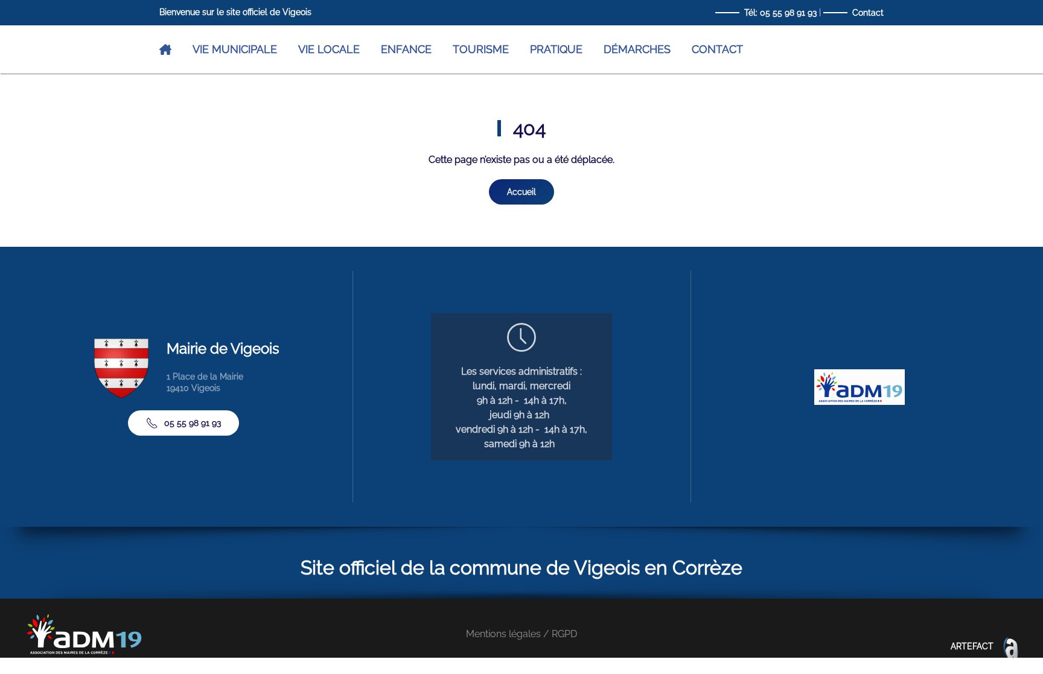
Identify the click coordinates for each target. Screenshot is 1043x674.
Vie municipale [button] (235, 49)
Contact (868, 12)
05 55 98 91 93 (192, 423)
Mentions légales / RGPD (521, 634)
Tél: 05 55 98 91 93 (780, 12)
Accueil (521, 192)
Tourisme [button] (481, 49)
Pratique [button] (556, 49)
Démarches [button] (637, 49)
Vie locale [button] (329, 49)
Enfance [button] (406, 49)
